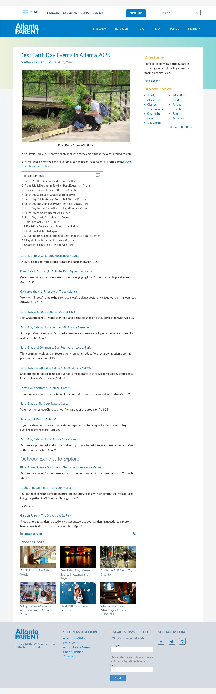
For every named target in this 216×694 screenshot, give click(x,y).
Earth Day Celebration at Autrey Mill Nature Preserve (56, 199)
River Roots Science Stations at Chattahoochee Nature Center (63, 235)
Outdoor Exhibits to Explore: (43, 231)
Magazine (53, 12)
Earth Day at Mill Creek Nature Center (47, 217)
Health (176, 109)
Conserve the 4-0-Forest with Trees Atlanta (51, 190)
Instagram (115, 645)
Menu (33, 12)
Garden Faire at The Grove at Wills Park (50, 244)
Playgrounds (155, 109)
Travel (141, 28)
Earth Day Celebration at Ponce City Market (52, 226)
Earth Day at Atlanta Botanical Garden (47, 213)
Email (113, 665)
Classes (152, 104)
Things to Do (98, 28)
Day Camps (154, 122)
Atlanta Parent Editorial (38, 62)
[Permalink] (134, 533)
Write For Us (71, 642)
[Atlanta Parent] (27, 28)
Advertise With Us (74, 638)
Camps (85, 12)
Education (121, 28)
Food (175, 100)
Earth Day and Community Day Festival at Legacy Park (57, 203)
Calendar (98, 12)
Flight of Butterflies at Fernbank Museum (50, 240)
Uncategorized (32, 533)
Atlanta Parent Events (76, 647)
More (192, 28)
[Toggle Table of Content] (96, 176)
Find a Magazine (73, 652)
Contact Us (70, 656)
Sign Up (136, 13)
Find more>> (152, 80)
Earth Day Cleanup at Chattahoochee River (50, 194)
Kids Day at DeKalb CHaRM (42, 222)
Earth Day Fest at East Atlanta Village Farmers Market (56, 208)
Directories (70, 12)
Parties (174, 28)
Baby (157, 28)
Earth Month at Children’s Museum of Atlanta (51, 181)
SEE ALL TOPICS (180, 127)
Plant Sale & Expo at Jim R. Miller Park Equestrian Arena (57, 185)
